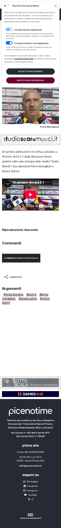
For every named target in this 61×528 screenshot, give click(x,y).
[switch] (9, 43)
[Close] (55, 6)
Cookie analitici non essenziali (31, 43)
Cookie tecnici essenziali (28, 30)
